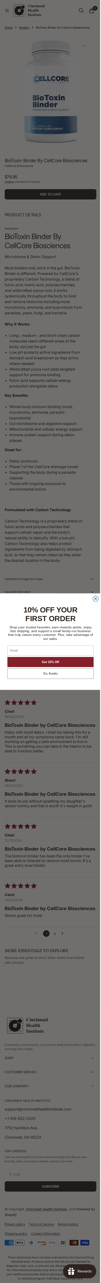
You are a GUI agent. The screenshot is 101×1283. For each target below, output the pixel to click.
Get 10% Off (48, 662)
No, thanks (49, 673)
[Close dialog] (94, 598)
